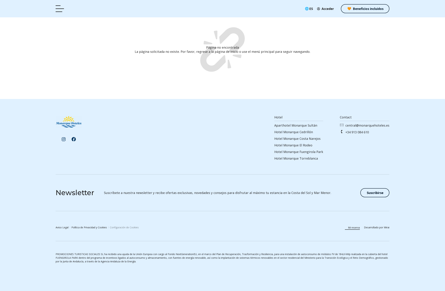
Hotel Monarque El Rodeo (293, 145)
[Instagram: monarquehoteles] (63, 139)
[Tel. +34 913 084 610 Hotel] (341, 131)
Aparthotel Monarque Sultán (295, 125)
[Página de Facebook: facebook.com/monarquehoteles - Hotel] (73, 139)
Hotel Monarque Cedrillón (293, 132)
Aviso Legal (62, 227)
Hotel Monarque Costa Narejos (297, 138)
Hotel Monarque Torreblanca (296, 158)
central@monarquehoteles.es (367, 125)
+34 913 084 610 (357, 132)
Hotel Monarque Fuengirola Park (298, 152)
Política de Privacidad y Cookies (89, 227)
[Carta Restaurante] (61, 9)
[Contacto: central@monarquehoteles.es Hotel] (341, 125)
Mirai (386, 227)
